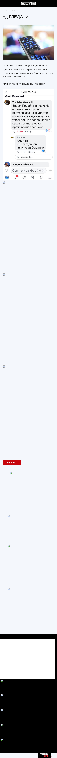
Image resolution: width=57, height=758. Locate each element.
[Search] (53, 3)
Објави (23, 10)
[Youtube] (49, 669)
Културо (14, 10)
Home (5, 10)
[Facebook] (37, 669)
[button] (4, 3)
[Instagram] (43, 669)
